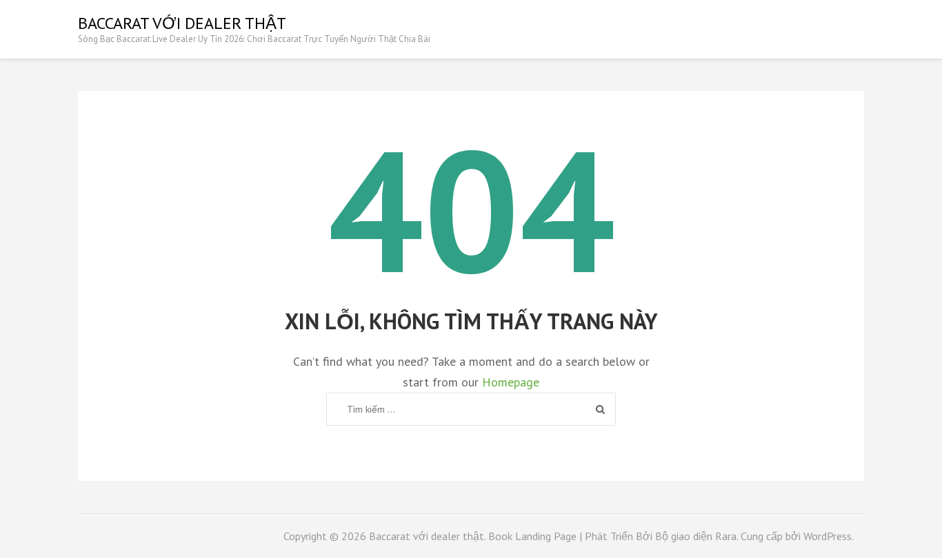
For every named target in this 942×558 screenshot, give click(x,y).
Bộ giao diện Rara (695, 536)
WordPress (827, 536)
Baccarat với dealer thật (182, 23)
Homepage (510, 382)
